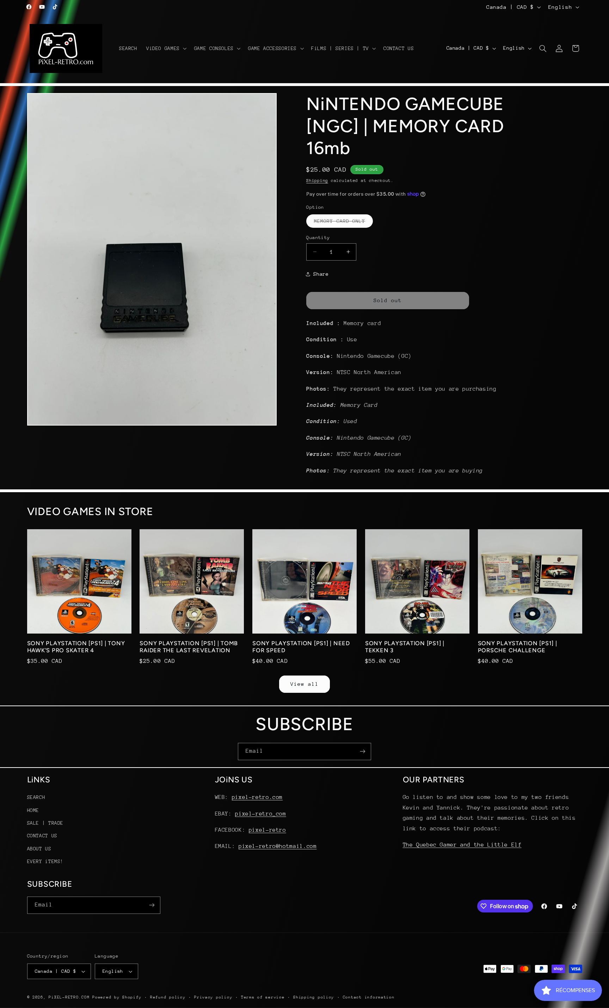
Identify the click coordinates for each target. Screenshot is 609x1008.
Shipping (317, 180)
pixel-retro (267, 830)
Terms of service (263, 997)
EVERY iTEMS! (45, 861)
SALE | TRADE (45, 823)
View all (304, 684)
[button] (166, 48)
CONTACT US (42, 835)
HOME (33, 810)
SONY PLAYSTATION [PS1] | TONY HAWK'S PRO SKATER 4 (76, 647)
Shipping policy (313, 997)
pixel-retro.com (257, 797)
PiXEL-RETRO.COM (69, 997)
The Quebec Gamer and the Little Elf (462, 845)
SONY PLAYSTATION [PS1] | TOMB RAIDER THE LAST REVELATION (189, 647)
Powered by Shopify (116, 997)
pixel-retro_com (260, 814)
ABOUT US (39, 848)
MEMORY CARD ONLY (343, 222)
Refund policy (168, 997)
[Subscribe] (363, 751)
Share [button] (320, 274)
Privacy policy (213, 997)
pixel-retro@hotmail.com (278, 846)
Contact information (369, 997)
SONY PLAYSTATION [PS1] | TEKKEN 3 (404, 647)
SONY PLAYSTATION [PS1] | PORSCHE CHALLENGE (517, 647)
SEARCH (36, 797)
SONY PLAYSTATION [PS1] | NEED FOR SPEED (301, 647)
